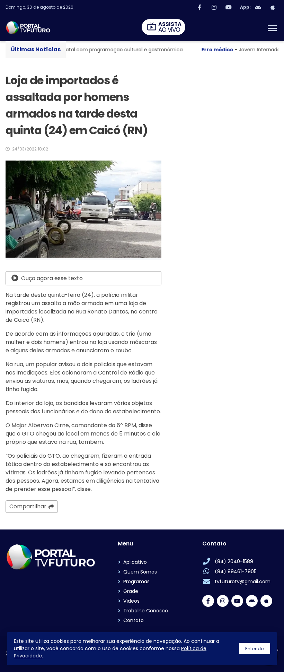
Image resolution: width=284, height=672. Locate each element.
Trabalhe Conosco (145, 610)
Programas (136, 581)
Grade (130, 591)
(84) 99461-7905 (236, 571)
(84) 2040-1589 (234, 561)
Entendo (254, 648)
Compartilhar (27, 506)
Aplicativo (135, 562)
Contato (133, 620)
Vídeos (131, 600)
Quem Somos (140, 571)
